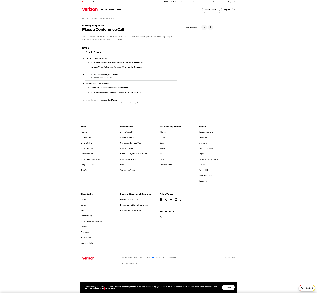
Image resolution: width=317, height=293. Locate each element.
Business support (206, 148)
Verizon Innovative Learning (91, 221)
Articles (84, 227)
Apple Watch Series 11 (128, 159)
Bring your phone (87, 165)
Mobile (104, 9)
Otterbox (163, 132)
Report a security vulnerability (132, 210)
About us (84, 199)
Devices (84, 132)
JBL (161, 154)
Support (196, 2)
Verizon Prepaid (87, 148)
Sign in (201, 154)
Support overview (206, 132)
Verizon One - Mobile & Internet (93, 159)
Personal (85, 2)
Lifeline (202, 165)
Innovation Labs (87, 243)
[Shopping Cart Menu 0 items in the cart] (233, 9)
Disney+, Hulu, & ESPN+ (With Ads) (134, 154)
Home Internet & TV (88, 154)
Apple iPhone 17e (126, 137)
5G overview (86, 238)
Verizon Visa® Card (127, 170)
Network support (205, 175)
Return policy (204, 137)
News (83, 210)
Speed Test (203, 181)
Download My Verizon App (209, 159)
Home (111, 9)
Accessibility (204, 170)
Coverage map (218, 2)
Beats (162, 143)
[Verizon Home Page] (90, 9)
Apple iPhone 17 (126, 132)
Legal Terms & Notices (129, 199)
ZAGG (162, 137)
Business (96, 2)
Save (118, 9)
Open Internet (173, 257)
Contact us (184, 2)
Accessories (86, 137)
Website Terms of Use (130, 263)
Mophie (163, 148)
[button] (204, 27)
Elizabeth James (166, 165)
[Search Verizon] (212, 10)
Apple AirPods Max (127, 148)
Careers (84, 205)
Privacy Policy (127, 257)
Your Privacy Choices (142, 257)
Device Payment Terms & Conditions (134, 205)
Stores (206, 2)
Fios (122, 165)
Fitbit (162, 159)
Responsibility (86, 216)
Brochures (85, 232)
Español (231, 2)
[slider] (307, 288)
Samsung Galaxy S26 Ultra (130, 143)
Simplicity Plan (86, 143)
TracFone (84, 170)
